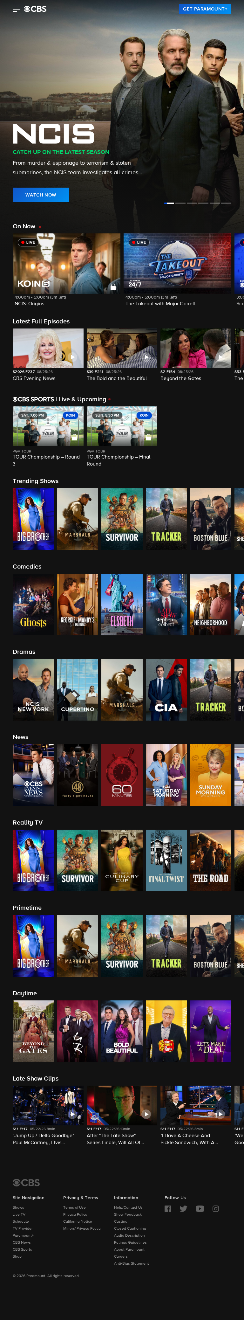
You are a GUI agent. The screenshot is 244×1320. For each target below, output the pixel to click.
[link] (205, 9)
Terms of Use (74, 1208)
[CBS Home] (26, 1182)
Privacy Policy (75, 1215)
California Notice (77, 1222)
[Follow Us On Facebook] (168, 1209)
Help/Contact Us (128, 1208)
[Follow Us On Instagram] (216, 1209)
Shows (18, 1208)
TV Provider (23, 1229)
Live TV (19, 1215)
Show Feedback (128, 1215)
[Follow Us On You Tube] (200, 1209)
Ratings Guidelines (130, 1243)
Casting (120, 1222)
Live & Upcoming (81, 399)
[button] (17, 10)
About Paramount (129, 1250)
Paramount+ (23, 1236)
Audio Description (129, 1236)
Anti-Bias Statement (131, 1264)
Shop (17, 1257)
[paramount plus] (35, 9)
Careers (121, 1257)
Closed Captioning (130, 1229)
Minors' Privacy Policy (82, 1229)
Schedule (21, 1222)
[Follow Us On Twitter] (183, 1209)
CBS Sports (22, 1250)
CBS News (22, 1243)
